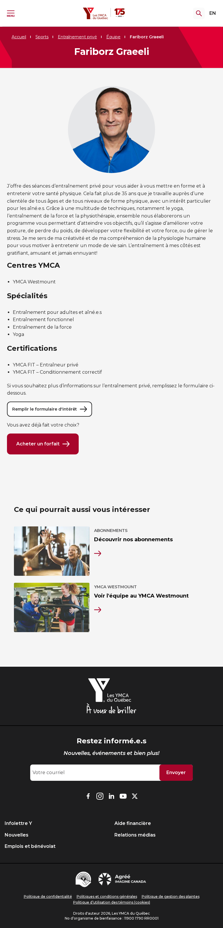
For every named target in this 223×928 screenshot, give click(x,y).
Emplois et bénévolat (30, 846)
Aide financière (132, 823)
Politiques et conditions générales (107, 896)
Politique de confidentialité (48, 896)
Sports (41, 37)
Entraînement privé (77, 37)
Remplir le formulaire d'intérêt (44, 409)
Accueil (19, 37)
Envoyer (176, 772)
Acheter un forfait (38, 444)
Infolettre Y (18, 823)
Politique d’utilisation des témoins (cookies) (111, 902)
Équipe (113, 37)
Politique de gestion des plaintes (170, 896)
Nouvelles (16, 835)
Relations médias (135, 835)
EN (212, 13)
